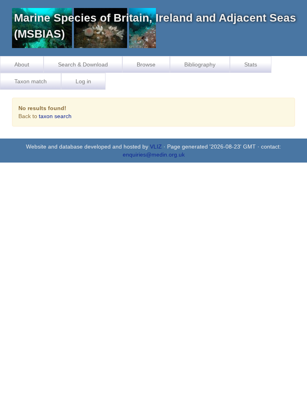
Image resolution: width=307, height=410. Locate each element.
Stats (250, 64)
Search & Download (83, 64)
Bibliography (199, 64)
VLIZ (156, 146)
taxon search (55, 116)
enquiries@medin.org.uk (154, 154)
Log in (83, 81)
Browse (146, 64)
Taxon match (30, 81)
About (21, 64)
